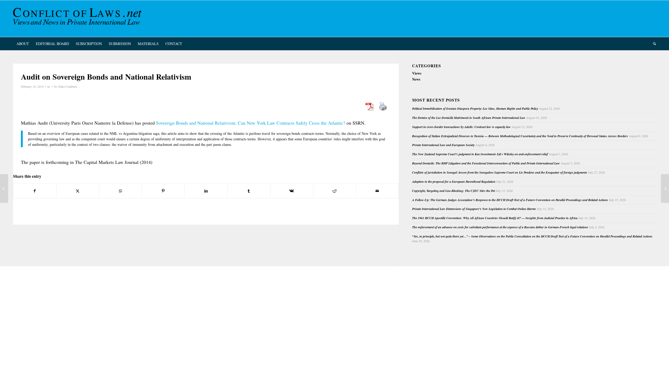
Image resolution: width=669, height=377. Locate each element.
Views (416, 73)
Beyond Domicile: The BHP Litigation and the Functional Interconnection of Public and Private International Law (486, 163)
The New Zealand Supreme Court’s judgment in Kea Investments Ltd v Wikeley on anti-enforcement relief (480, 154)
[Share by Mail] (377, 191)
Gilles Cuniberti (67, 86)
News (416, 79)
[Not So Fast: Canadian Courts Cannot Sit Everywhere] (4, 188)
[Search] (653, 43)
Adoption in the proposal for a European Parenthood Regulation (453, 181)
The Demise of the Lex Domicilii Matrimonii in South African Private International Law (468, 117)
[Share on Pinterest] (163, 191)
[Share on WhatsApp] (120, 191)
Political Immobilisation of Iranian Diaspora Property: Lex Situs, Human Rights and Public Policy (475, 108)
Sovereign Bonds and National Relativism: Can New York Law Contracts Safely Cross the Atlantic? (250, 123)
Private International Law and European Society (443, 145)
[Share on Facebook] (34, 191)
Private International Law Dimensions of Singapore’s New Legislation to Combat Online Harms (474, 209)
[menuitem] (22, 43)
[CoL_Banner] (78, 18)
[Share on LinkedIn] (206, 191)
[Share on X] (77, 191)
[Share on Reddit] (334, 191)
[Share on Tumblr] (249, 191)
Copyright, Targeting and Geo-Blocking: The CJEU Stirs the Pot (453, 190)
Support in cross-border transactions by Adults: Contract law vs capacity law (461, 127)
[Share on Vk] (291, 191)
